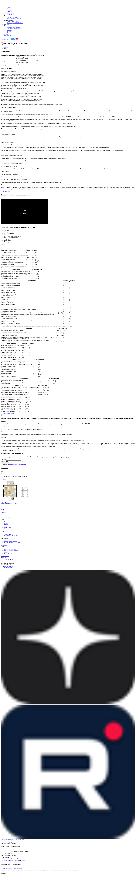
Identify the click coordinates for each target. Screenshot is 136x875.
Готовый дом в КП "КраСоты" (15, 23)
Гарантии (9, 14)
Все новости (4, 479)
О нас (8, 7)
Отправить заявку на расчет (8, 413)
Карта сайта (21, 839)
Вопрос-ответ (10, 13)
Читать (2, 509)
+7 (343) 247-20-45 (5, 39)
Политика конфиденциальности (9, 839)
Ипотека (9, 30)
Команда (9, 11)
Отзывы (9, 8)
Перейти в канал (7, 868)
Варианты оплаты (12, 32)
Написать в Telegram (6, 567)
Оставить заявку (5, 463)
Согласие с (14, 464)
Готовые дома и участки (13, 21)
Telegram (7, 517)
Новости (9, 10)
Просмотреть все (5, 191)
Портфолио (7, 24)
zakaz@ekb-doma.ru (8, 566)
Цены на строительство (13, 27)
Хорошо (3, 873)
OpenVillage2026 (8, 35)
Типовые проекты (12, 17)
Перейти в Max (18, 868)
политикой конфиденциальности (17, 464)
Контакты (6, 34)
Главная (6, 47)
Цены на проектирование (14, 28)
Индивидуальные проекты (14, 18)
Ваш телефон (4, 461)
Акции (9, 31)
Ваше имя (3, 459)
